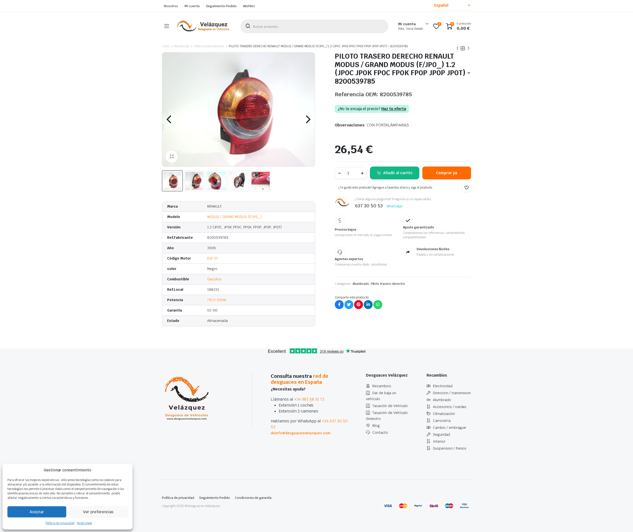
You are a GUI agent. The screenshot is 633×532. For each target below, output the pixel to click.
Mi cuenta (192, 6)
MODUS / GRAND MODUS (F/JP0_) (234, 217)
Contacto (380, 432)
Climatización (444, 413)
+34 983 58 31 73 (309, 399)
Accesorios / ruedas (449, 407)
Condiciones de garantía (253, 498)
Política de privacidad (59, 523)
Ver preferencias (98, 511)
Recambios (381, 386)
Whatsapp (394, 206)
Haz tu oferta (393, 109)
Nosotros (171, 6)
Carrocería (442, 420)
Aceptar (37, 511)
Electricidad (442, 386)
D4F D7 (212, 258)
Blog (376, 425)
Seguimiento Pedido (221, 6)
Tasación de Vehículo (390, 406)
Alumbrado (181, 46)
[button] (171, 156)
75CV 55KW (216, 300)
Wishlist (249, 6)
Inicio (165, 46)
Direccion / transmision (452, 393)
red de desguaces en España (299, 379)
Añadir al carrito (397, 172)
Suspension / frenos (449, 448)
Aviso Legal (84, 523)
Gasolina (214, 279)
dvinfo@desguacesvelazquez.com (300, 433)
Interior (439, 441)
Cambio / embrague (449, 427)
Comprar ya (446, 172)
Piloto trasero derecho (209, 46)
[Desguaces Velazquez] (203, 26)
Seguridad (441, 434)
